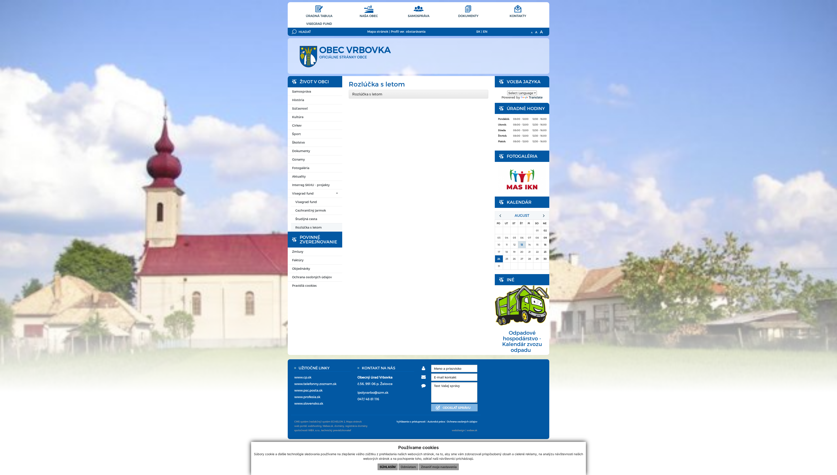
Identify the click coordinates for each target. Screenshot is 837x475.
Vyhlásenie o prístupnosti (410, 421)
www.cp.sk (302, 377)
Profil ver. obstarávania (408, 31)
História (298, 100)
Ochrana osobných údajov (312, 277)
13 (522, 244)
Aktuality (299, 176)
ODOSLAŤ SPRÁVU (457, 407)
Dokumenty (468, 16)
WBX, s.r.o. (314, 430)
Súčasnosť (300, 108)
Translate (536, 97)
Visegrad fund (319, 23)
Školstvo (298, 142)
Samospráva (418, 16)
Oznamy (298, 159)
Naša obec (369, 16)
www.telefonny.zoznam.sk (315, 384)
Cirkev (296, 125)
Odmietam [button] (408, 467)
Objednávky (301, 268)
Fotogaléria (300, 168)
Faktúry (297, 260)
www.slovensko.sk (308, 403)
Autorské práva (436, 421)
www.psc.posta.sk (308, 390)
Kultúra (297, 117)
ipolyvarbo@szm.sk (372, 392)
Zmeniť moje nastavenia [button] (439, 467)
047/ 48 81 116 (368, 399)
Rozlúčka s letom (308, 227)
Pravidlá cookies (304, 285)
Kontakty (518, 16)
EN (485, 31)
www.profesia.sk (307, 397)
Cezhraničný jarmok (310, 210)
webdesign (458, 430)
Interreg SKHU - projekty (311, 185)
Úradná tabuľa (319, 16)
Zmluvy (297, 251)
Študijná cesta (306, 219)
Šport (296, 134)
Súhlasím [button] (388, 467)
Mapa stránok (377, 31)
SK (478, 31)
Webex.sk (328, 425)
